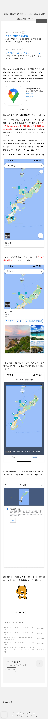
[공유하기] (10, 612)
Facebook (24, 716)
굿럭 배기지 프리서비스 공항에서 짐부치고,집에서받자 (23, 53)
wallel (33, 713)
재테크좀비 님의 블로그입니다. (16, 665)
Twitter (19, 716)
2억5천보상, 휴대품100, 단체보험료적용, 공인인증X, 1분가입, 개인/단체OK (23, 40)
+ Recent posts (7, 702)
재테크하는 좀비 (13, 661)
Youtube (30, 716)
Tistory (22, 713)
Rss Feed (12, 716)
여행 (6, 623)
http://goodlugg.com (12, 49)
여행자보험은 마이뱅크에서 (18, 36)
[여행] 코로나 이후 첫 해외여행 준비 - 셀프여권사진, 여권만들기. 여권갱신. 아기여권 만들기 (19, 649)
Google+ (35, 716)
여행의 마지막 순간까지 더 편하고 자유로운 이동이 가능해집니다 (23, 57)
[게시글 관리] (13, 612)
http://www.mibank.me (13, 32)
